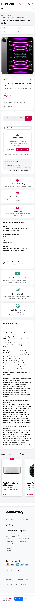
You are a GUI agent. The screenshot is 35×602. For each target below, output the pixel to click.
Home (3, 15)
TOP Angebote (22, 541)
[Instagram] (6, 525)
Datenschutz (14, 584)
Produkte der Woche (22, 535)
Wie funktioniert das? (10, 537)
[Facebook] (9, 525)
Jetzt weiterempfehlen (11, 554)
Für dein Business (8, 549)
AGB (8, 584)
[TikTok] (12, 525)
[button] (31, 55)
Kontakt (9, 587)
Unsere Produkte (11, 534)
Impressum (22, 584)
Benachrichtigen (23, 149)
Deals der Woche (23, 538)
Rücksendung (10, 541)
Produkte (9, 15)
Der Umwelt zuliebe (9, 544)
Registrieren (22, 4)
